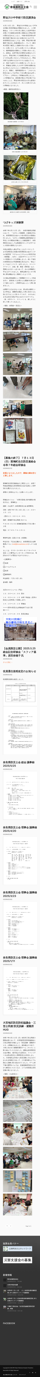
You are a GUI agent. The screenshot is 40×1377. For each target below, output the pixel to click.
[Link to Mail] (35, 1372)
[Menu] (34, 7)
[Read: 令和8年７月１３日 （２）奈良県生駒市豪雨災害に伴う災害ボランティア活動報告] (5, 1291)
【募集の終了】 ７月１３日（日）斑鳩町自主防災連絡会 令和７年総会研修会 (19, 461)
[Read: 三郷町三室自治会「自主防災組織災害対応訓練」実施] (5, 1307)
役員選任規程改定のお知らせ (19, 671)
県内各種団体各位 (12, 1279)
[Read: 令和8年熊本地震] (5, 1285)
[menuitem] (13, 1)
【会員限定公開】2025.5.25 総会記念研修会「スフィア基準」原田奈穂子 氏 (19, 652)
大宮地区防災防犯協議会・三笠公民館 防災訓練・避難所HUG (19, 1026)
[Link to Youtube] (32, 1372)
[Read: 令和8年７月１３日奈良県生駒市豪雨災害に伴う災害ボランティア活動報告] (5, 1299)
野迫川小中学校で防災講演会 (19, 17)
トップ (12, 1)
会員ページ (19, 1)
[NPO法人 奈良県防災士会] (16, 7)
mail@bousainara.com (20, 544)
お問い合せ (27, 1)
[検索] (30, 7)
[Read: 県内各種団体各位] (5, 1280)
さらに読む (7, 662)
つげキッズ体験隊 (13, 222)
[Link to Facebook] (29, 1372)
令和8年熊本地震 (12, 1285)
